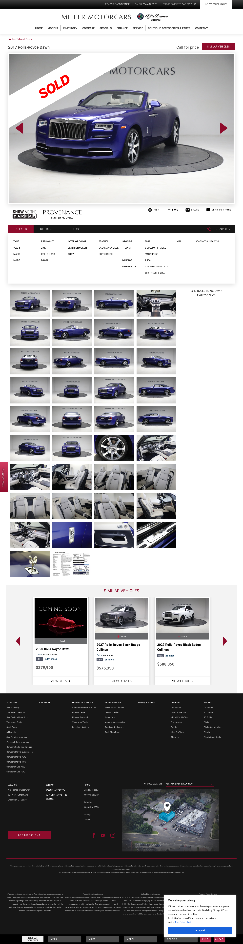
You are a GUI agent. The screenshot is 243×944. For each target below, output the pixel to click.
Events (174, 727)
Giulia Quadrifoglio (212, 727)
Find (205, 939)
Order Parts (110, 717)
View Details (61, 681)
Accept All (200, 930)
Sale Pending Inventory (16, 737)
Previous (17, 641)
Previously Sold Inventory (17, 742)
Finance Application (81, 717)
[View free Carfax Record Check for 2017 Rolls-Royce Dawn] (25, 217)
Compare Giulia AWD (15, 767)
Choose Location (153, 784)
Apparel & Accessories (115, 722)
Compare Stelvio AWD (16, 757)
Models (53, 28)
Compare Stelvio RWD (16, 762)
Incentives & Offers (80, 727)
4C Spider (208, 717)
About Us (175, 737)
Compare (88, 28)
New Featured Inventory (17, 717)
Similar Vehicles (32, 939)
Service (138, 28)
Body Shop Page (112, 732)
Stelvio (207, 732)
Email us (49, 799)
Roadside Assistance (114, 727)
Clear (219, 939)
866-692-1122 (60, 795)
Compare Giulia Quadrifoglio (19, 747)
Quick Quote (11, 727)
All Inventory (12, 732)
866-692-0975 (58, 790)
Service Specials (112, 712)
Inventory (70, 28)
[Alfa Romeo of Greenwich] (96, 17)
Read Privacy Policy (184, 922)
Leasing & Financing (82, 702)
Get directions (29, 835)
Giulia (206, 722)
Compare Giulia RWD (15, 772)
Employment (176, 722)
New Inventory (12, 707)
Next (226, 641)
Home (39, 28)
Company (201, 28)
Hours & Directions (179, 712)
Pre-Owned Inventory (15, 712)
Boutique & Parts (146, 702)
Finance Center (79, 712)
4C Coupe (208, 712)
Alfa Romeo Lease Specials (84, 707)
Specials (106, 28)
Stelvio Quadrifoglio (212, 737)
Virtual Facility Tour (179, 717)
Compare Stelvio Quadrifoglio (19, 752)
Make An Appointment (115, 707)
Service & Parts (113, 702)
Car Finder (44, 702)
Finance (122, 28)
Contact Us (176, 707)
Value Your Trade (14, 722)
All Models (208, 707)
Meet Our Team (177, 732)
